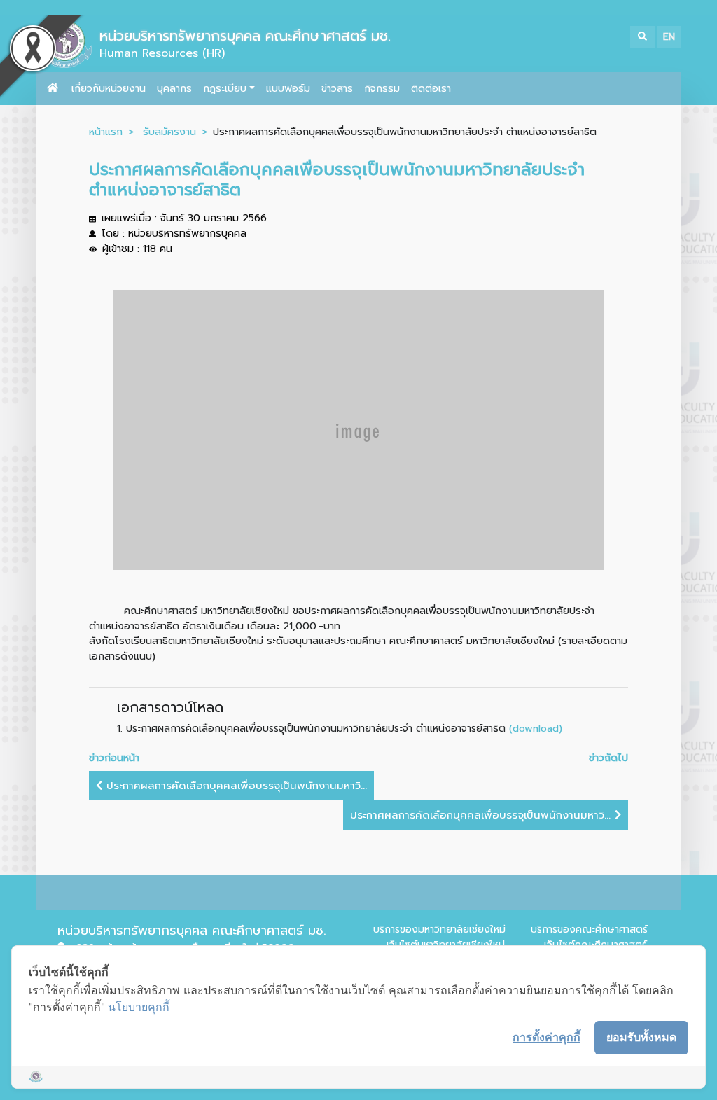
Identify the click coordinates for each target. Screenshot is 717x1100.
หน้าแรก (106, 131)
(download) (535, 728)
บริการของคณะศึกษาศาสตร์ (589, 929)
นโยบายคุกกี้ (138, 1007)
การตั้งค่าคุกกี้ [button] (546, 1037)
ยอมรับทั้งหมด (641, 1037)
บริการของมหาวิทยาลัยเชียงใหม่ (439, 929)
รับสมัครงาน (169, 131)
